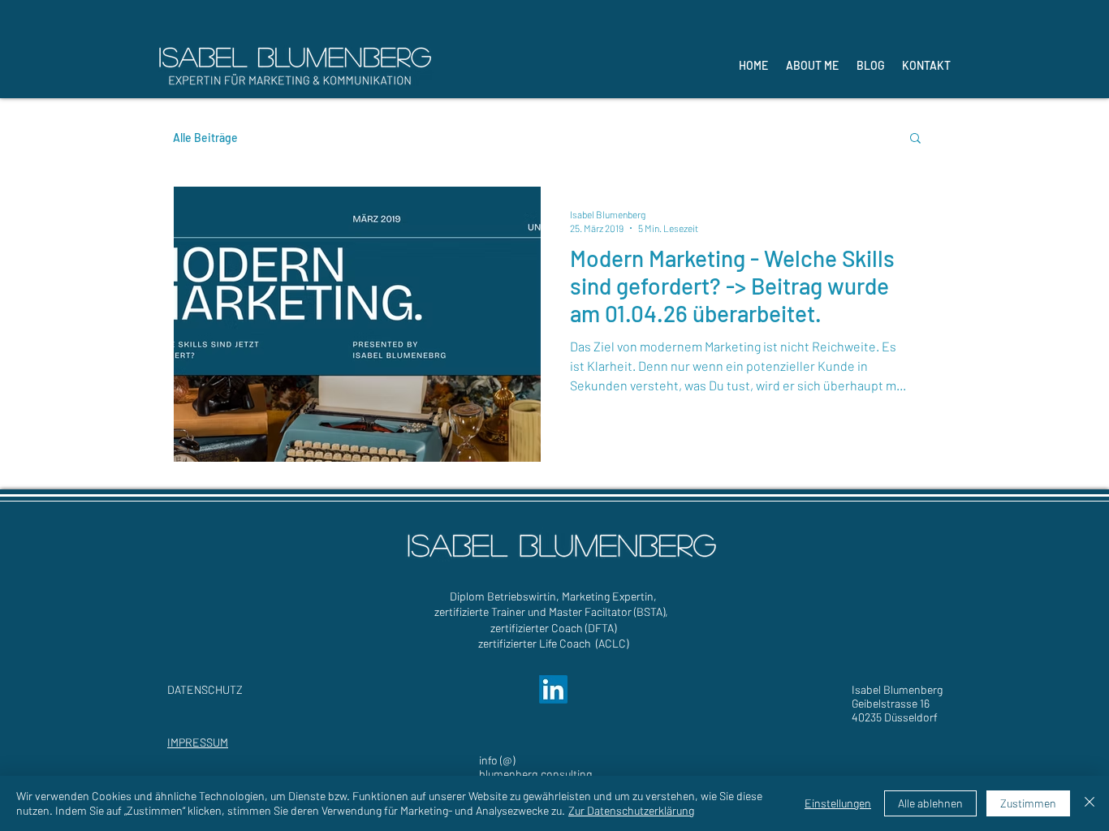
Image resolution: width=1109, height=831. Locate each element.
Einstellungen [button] (838, 803)
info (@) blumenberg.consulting (535, 767)
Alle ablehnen (930, 803)
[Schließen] (1089, 803)
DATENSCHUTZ (205, 689)
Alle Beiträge (205, 137)
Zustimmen (1028, 803)
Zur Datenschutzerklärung (631, 810)
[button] (915, 139)
